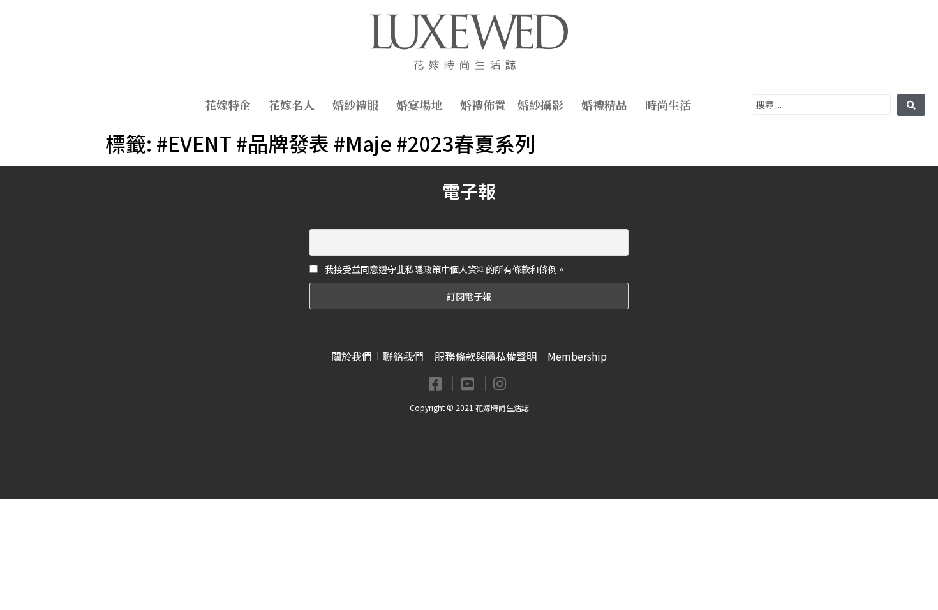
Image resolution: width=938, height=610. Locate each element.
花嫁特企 (228, 104)
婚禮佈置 (483, 104)
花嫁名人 (292, 104)
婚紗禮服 (355, 104)
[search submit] (911, 105)
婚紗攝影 (540, 104)
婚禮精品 (604, 104)
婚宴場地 (419, 104)
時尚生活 (668, 104)
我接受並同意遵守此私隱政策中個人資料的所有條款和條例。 (444, 269)
